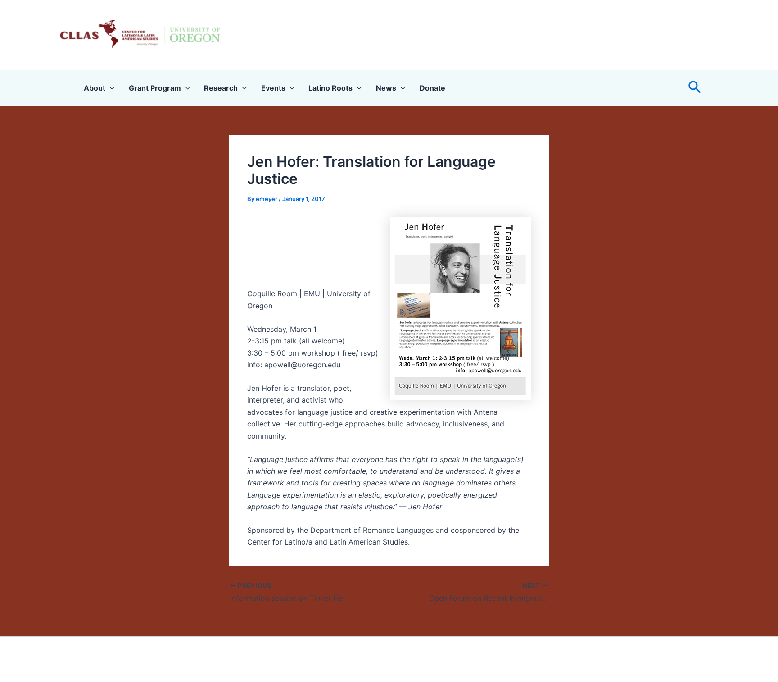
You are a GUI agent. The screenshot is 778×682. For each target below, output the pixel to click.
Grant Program (155, 87)
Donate (432, 87)
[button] (694, 87)
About (94, 87)
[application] (109, 88)
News (386, 87)
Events (273, 87)
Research (221, 87)
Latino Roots (330, 87)
